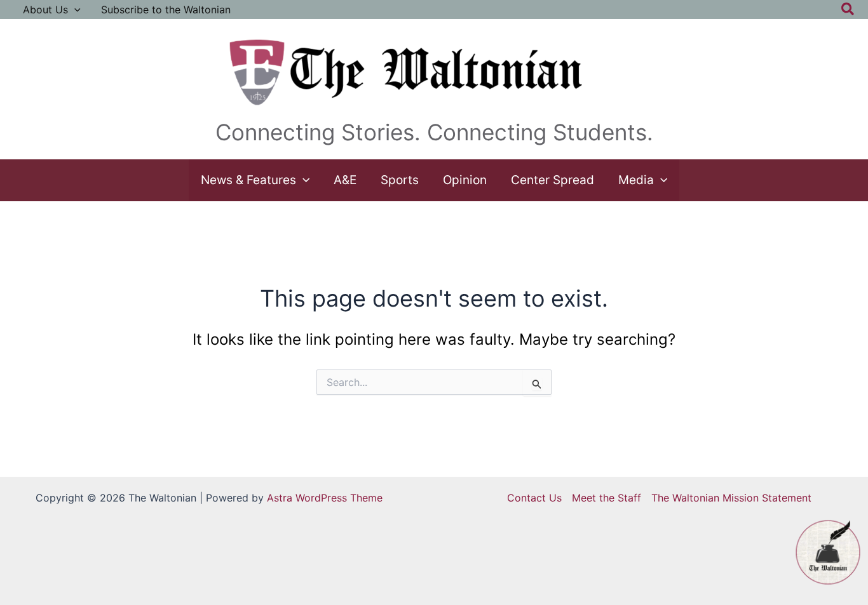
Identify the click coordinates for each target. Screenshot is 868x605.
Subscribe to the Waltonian (166, 9)
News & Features (248, 180)
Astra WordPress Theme (325, 497)
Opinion (465, 180)
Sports (400, 180)
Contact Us (534, 497)
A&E (345, 180)
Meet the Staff (606, 497)
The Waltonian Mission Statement (731, 497)
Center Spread (552, 180)
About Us (45, 9)
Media (636, 180)
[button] (74, 9)
